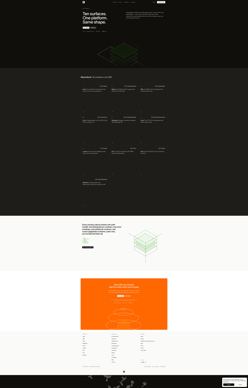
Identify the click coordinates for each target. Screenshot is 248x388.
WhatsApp (85, 343)
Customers (114, 350)
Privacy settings (147, 366)
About (142, 336)
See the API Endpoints (88, 247)
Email (84, 336)
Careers (113, 362)
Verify (84, 345)
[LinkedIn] (143, 362)
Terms (142, 345)
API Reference (115, 341)
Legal (142, 343)
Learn (113, 355)
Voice (84, 341)
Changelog (114, 357)
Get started (86, 27)
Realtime (84, 355)
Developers (126, 2)
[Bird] (84, 2)
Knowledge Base (115, 345)
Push (84, 352)
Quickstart (114, 338)
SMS (84, 338)
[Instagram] (145, 362)
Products (115, 2)
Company (133, 2)
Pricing (120, 2)
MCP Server (114, 343)
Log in (154, 2)
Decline (240, 384)
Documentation (115, 336)
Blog (113, 359)
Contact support (155, 366)
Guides (113, 352)
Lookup (84, 348)
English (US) (162, 366)
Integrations (114, 348)
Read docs (93, 27)
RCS (84, 350)
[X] (141, 362)
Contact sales (161, 2)
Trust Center (143, 350)
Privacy (142, 348)
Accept (228, 384)
